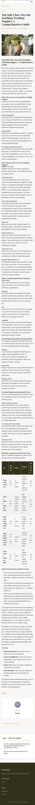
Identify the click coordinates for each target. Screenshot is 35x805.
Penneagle (6, 769)
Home (3, 782)
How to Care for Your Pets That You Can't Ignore (16, 752)
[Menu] (31, 1)
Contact (4, 794)
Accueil (4, 6)
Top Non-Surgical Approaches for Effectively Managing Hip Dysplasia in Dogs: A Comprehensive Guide (17, 745)
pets (8, 6)
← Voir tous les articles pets (10, 723)
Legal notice (5, 791)
